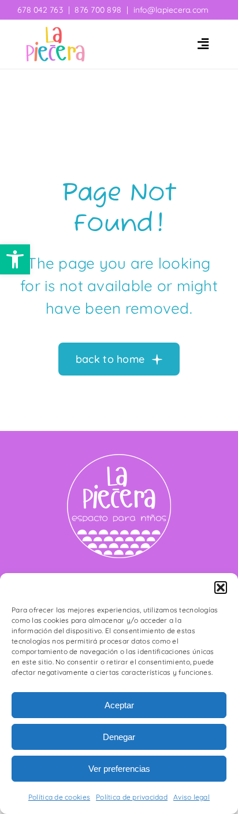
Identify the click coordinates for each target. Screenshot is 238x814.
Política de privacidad (132, 797)
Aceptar (119, 705)
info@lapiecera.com (171, 10)
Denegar (119, 737)
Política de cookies (59, 797)
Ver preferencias (119, 769)
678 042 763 (40, 10)
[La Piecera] (55, 31)
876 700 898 (98, 10)
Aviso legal (191, 797)
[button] (15, 259)
